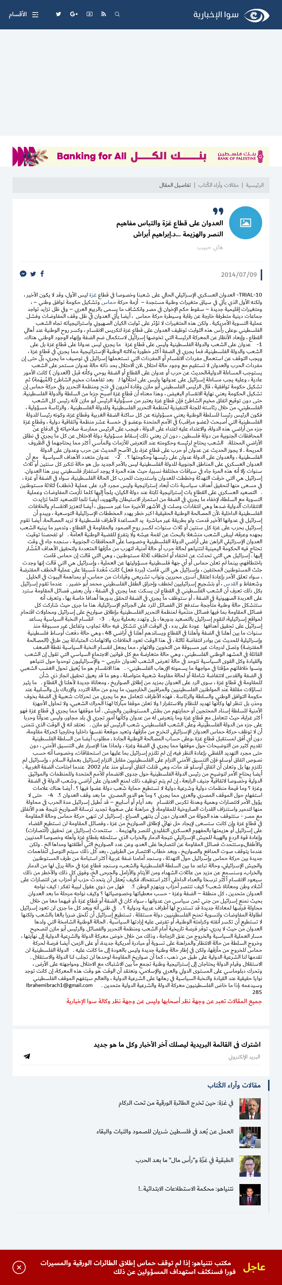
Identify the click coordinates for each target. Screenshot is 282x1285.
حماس (108, 302)
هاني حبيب (210, 247)
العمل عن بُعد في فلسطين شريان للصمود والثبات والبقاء (165, 1131)
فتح (104, 387)
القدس (231, 584)
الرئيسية (255, 185)
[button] (23, 14)
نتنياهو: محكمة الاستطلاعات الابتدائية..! (186, 1188)
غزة (93, 295)
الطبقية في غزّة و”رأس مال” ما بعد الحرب (184, 1160)
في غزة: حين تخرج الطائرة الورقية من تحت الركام (176, 1102)
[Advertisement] (141, 84)
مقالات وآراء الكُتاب (218, 185)
